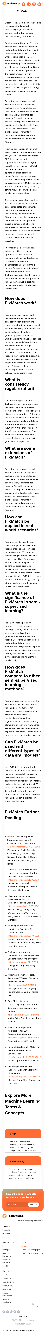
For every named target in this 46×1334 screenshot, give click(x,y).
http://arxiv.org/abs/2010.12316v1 (23, 985)
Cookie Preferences (7, 1294)
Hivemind (6, 1234)
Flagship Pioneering (6, 1254)
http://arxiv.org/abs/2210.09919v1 (23, 880)
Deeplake (6, 1230)
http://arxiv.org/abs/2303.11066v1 (23, 936)
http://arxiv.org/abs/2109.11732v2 (23, 1037)
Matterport (6, 1250)
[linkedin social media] (7, 1311)
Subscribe (33, 1204)
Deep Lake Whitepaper (31, 1250)
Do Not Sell (7, 1289)
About (4, 1275)
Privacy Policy (7, 1286)
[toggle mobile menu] (42, 3)
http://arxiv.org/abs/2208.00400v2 (24, 1057)
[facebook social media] (3, 1311)
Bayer (4, 1246)
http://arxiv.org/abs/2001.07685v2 (23, 846)
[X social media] (14, 1311)
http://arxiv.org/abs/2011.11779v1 (23, 962)
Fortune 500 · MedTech (7, 1261)
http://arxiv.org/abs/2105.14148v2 (23, 1014)
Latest (24, 1246)
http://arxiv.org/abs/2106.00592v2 (25, 1076)
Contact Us (6, 1278)
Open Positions (8, 1282)
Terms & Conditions (6, 1300)
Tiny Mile (5, 1266)
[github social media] (11, 1311)
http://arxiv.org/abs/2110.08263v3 (23, 906)
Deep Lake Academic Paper (33, 1253)
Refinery (5, 1237)
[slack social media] (18, 1311)
